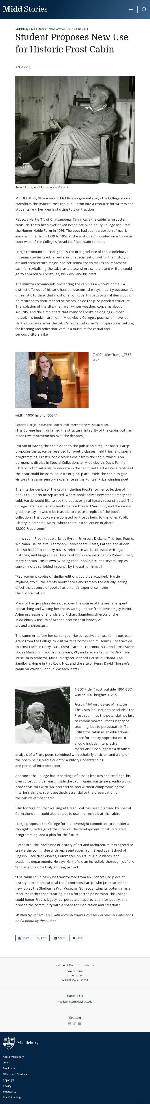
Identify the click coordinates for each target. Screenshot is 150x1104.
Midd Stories (38, 29)
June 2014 (82, 29)
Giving (6, 1062)
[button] (142, 9)
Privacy (7, 1086)
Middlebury (21, 29)
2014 (70, 29)
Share (25, 938)
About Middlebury (13, 1056)
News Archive (57, 29)
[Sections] (131, 9)
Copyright (8, 1080)
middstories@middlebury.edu (75, 1001)
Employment (10, 1068)
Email (79, 938)
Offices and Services (15, 1074)
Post (43, 938)
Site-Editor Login (12, 1097)
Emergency (9, 1091)
